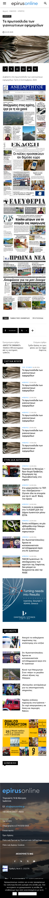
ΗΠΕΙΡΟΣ (21, 11)
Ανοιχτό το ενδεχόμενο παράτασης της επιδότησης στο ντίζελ (33, 640)
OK (14, 894)
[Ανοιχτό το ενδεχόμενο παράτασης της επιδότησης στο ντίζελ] (11, 642)
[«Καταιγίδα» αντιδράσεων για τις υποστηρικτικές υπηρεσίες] (11, 689)
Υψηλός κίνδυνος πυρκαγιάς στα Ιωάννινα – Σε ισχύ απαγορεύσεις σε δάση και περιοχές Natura (34, 705)
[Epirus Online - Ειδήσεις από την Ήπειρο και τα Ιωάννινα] (24, 791)
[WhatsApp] (17, 69)
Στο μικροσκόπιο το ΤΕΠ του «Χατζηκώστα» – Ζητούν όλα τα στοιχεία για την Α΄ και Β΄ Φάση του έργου (34, 493)
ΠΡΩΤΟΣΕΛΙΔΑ (38, 318)
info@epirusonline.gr (15, 806)
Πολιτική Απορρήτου (27, 894)
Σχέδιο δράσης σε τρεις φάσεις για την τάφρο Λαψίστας (37, 347)
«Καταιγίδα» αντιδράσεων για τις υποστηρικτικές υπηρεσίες (34, 688)
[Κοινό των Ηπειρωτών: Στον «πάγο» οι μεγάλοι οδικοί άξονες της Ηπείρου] (11, 674)
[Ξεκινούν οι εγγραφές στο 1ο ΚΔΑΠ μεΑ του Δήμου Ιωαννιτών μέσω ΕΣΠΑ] (11, 509)
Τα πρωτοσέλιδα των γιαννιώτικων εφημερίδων (32, 373)
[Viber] (35, 69)
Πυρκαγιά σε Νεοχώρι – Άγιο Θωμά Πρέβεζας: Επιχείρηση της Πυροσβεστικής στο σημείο (33, 474)
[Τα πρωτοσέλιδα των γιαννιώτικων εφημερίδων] (11, 372)
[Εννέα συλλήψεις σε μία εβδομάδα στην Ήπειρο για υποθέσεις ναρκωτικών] (11, 526)
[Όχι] (45, 888)
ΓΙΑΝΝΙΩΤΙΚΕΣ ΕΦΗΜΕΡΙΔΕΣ (20, 318)
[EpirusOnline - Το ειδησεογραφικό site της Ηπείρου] (24, 4)
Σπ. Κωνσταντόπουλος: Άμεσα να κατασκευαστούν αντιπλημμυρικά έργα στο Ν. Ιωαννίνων (33, 545)
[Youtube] (34, 861)
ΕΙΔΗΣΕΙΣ (13, 11)
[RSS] (21, 861)
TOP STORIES (27, 367)
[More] (32, 330)
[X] (11, 69)
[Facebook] (5, 69)
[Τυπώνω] (29, 69)
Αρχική (5, 11)
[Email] (23, 69)
